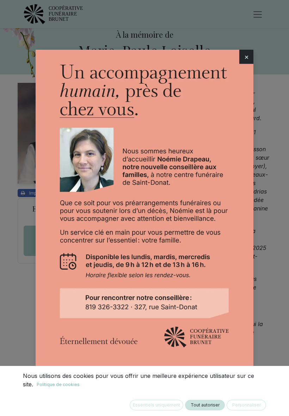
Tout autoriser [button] (205, 405)
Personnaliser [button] (246, 405)
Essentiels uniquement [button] (156, 405)
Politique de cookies (58, 384)
